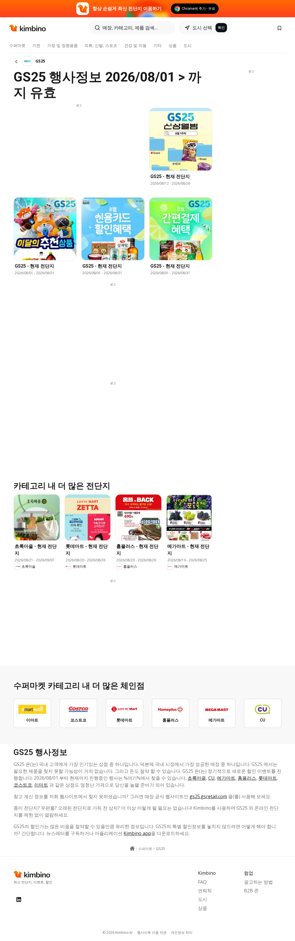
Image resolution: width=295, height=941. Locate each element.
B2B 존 (251, 890)
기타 (158, 45)
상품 (173, 45)
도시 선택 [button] (202, 27)
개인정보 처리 (181, 932)
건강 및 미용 (135, 45)
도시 (188, 45)
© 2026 (118, 932)
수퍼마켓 (17, 45)
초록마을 (197, 778)
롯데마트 (267, 778)
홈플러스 (247, 778)
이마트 (41, 785)
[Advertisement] (79, 147)
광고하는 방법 (258, 882)
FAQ (202, 882)
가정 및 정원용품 (62, 45)
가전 (36, 45)
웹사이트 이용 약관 (152, 932)
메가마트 (226, 778)
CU (211, 778)
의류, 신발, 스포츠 (100, 45)
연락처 (205, 890)
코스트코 (23, 785)
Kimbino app (137, 833)
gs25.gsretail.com (208, 796)
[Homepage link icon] (132, 848)
